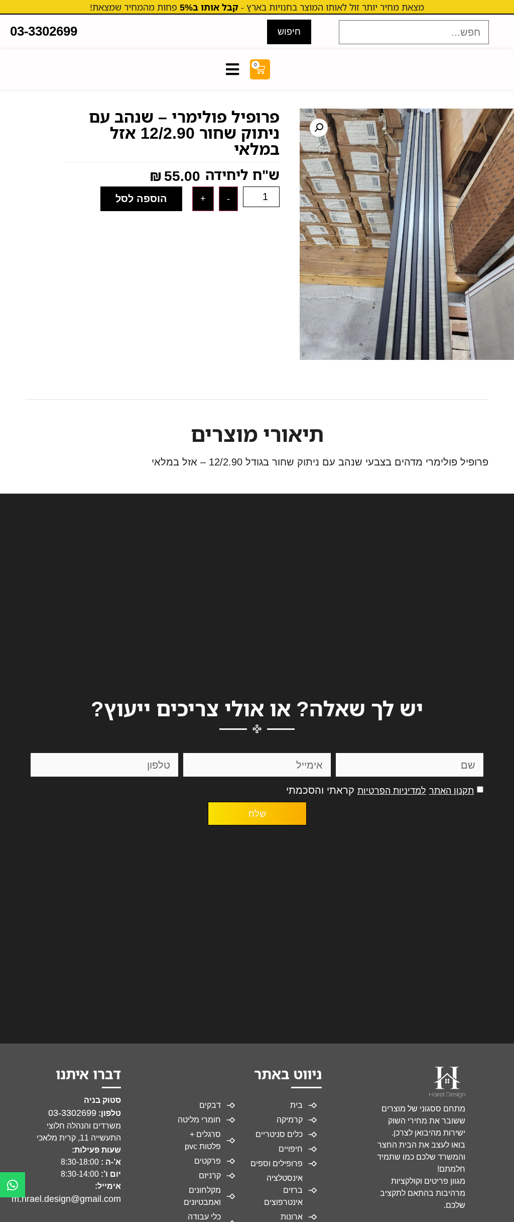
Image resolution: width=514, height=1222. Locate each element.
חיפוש (289, 32)
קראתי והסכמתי (380, 790)
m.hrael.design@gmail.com (66, 1199)
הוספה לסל (141, 198)
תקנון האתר (451, 791)
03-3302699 (72, 1113)
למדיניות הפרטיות (391, 791)
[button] (319, 128)
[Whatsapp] (12, 1184)
